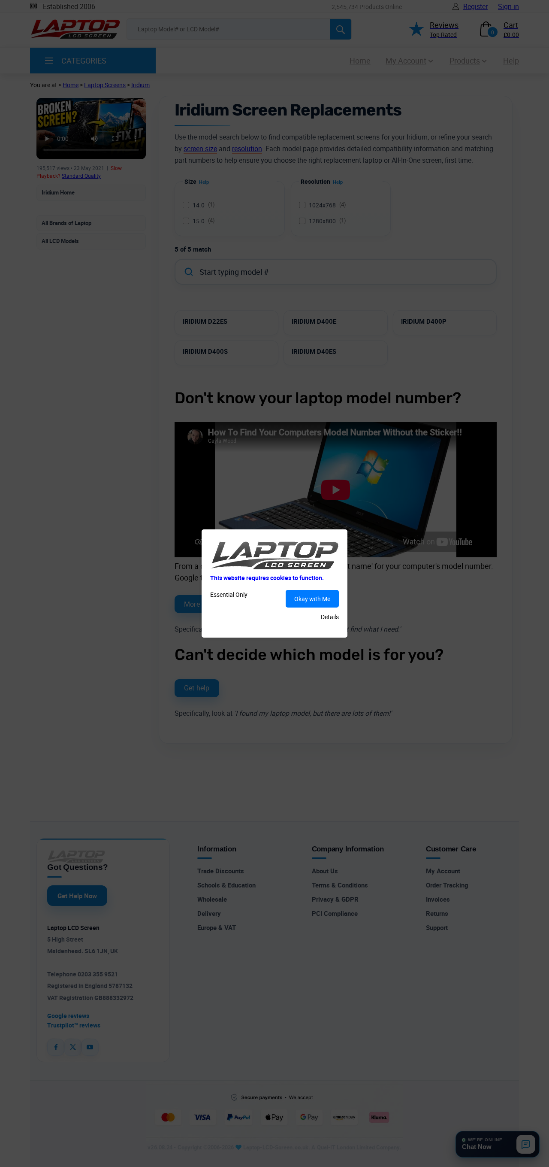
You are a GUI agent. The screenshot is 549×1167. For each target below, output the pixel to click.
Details (330, 617)
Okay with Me (312, 599)
